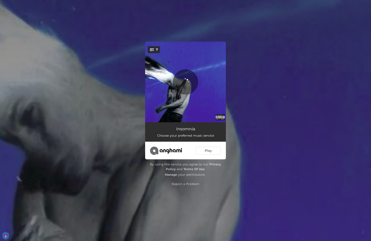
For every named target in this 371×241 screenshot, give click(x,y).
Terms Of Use (194, 169)
